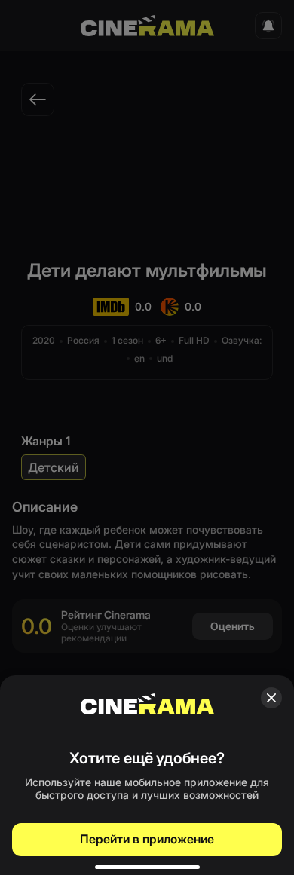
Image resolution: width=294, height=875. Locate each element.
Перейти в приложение (147, 838)
